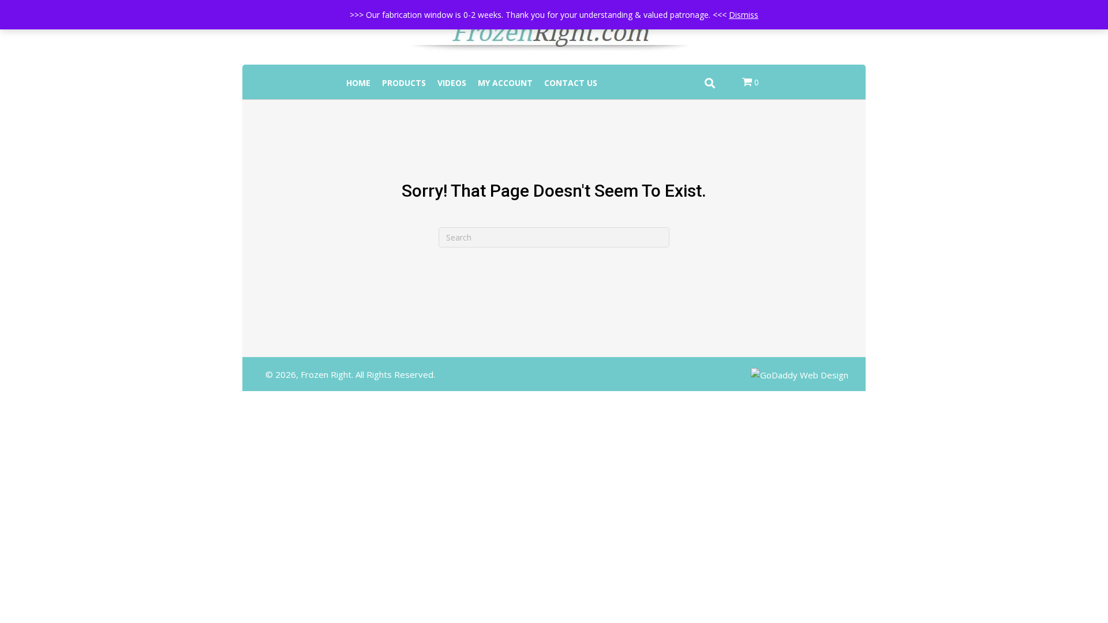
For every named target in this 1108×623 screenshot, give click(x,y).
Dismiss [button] (743, 14)
